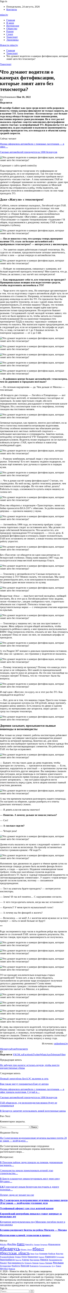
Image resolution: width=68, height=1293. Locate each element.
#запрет (41, 1257)
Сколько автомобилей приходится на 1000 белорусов (28, 152)
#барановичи (54, 1244)
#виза (32, 1253)
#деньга (18, 1257)
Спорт (9, 34)
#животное (33, 1256)
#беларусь (5, 1049)
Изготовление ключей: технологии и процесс (25, 1235)
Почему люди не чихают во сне (17, 1195)
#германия (43, 1253)
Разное (10, 31)
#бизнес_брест (26, 1249)
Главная (10, 20)
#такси (58, 1266)
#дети (24, 1256)
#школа (12, 1268)
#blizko (3, 1244)
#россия (25, 1265)
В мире (10, 23)
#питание (48, 1263)
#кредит (18, 1260)
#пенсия (35, 1263)
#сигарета (34, 1266)
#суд (53, 1266)
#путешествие (5, 1266)
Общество (11, 28)
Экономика (12, 40)
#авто (21, 1244)
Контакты (11, 9)
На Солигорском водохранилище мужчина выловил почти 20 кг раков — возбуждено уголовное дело (34, 1201)
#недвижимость (16, 1262)
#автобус (29, 1244)
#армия (37, 1244)
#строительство (45, 1266)
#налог (3, 1263)
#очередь (28, 1263)
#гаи (13, 1049)
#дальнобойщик (7, 1257)
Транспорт (12, 37)
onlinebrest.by (61, 1043)
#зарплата (50, 1256)
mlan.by (4, 14)
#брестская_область (15, 1253)
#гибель (51, 1253)
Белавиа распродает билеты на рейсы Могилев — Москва (33, 1230)
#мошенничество (55, 1260)
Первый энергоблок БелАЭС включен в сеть (24, 1078)
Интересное (12, 25)
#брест (38, 1249)
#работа (16, 1266)
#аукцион (43, 1244)
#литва (25, 1259)
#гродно (59, 1253)
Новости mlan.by (9, 45)
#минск (44, 1259)
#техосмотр (22, 1049)
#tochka (11, 1244)
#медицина (35, 1260)
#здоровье (60, 1257)
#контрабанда (7, 1259)
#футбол (4, 1268)
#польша (58, 1262)
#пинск (42, 1263)
